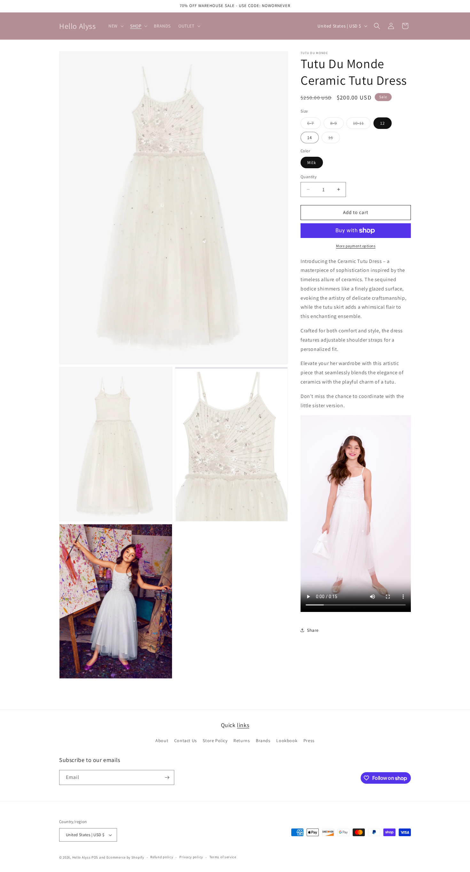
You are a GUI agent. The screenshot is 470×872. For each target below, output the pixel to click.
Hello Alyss (81, 857)
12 (382, 123)
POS (94, 857)
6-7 (314, 124)
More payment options (355, 245)
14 (309, 137)
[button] (115, 26)
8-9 (337, 124)
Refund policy (161, 857)
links (243, 725)
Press (309, 741)
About (161, 741)
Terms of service (222, 857)
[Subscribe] (167, 777)
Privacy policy (191, 857)
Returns (241, 741)
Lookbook (286, 741)
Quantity (309, 176)
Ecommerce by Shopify (125, 857)
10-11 (362, 124)
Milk (311, 162)
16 (334, 138)
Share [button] (313, 630)
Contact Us (185, 741)
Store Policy (215, 741)
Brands (263, 741)
